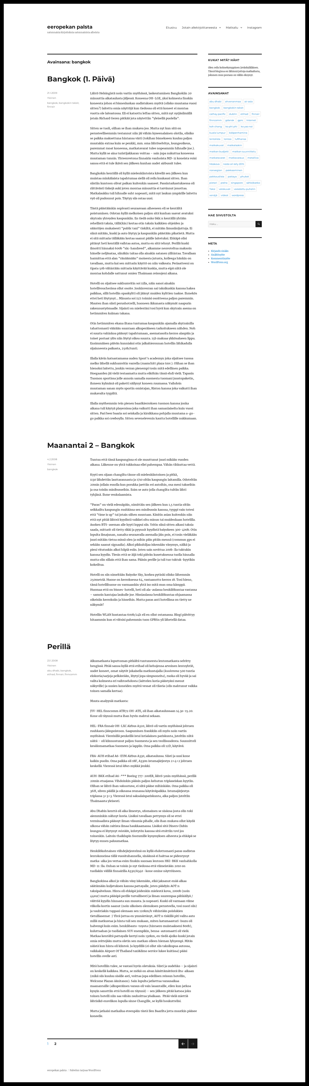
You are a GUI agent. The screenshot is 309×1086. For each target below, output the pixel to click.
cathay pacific (217, 114)
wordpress (238, 195)
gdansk (229, 120)
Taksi (212, 189)
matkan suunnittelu (244, 151)
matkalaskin (234, 145)
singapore (237, 182)
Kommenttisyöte (220, 258)
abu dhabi (53, 670)
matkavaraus (236, 157)
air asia (248, 101)
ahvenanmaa (233, 101)
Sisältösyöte (218, 254)
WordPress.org (219, 262)
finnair (51, 106)
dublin (233, 114)
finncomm (71, 674)
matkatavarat (217, 157)
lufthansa (240, 139)
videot (224, 195)
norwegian (215, 170)
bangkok (52, 102)
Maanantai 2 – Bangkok (91, 445)
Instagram (254, 27)
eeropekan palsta (69, 27)
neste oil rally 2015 (233, 164)
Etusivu (171, 27)
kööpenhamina (238, 132)
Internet (251, 120)
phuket (244, 176)
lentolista (214, 139)
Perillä (59, 646)
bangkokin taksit (69, 102)
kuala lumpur (217, 132)
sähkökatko (253, 182)
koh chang (215, 126)
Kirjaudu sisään (220, 251)
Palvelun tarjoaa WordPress (85, 1070)
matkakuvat (216, 145)
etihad (51, 674)
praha (224, 182)
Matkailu (232, 27)
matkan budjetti (219, 151)
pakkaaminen (234, 170)
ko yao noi (247, 126)
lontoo (227, 139)
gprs (240, 120)
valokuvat (224, 189)
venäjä (213, 195)
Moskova (214, 164)
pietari (213, 182)
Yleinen (51, 97)
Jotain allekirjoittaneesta (199, 27)
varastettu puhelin (244, 189)
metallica (253, 157)
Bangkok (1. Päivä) (81, 78)
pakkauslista (216, 176)
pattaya (232, 176)
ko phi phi (231, 126)
